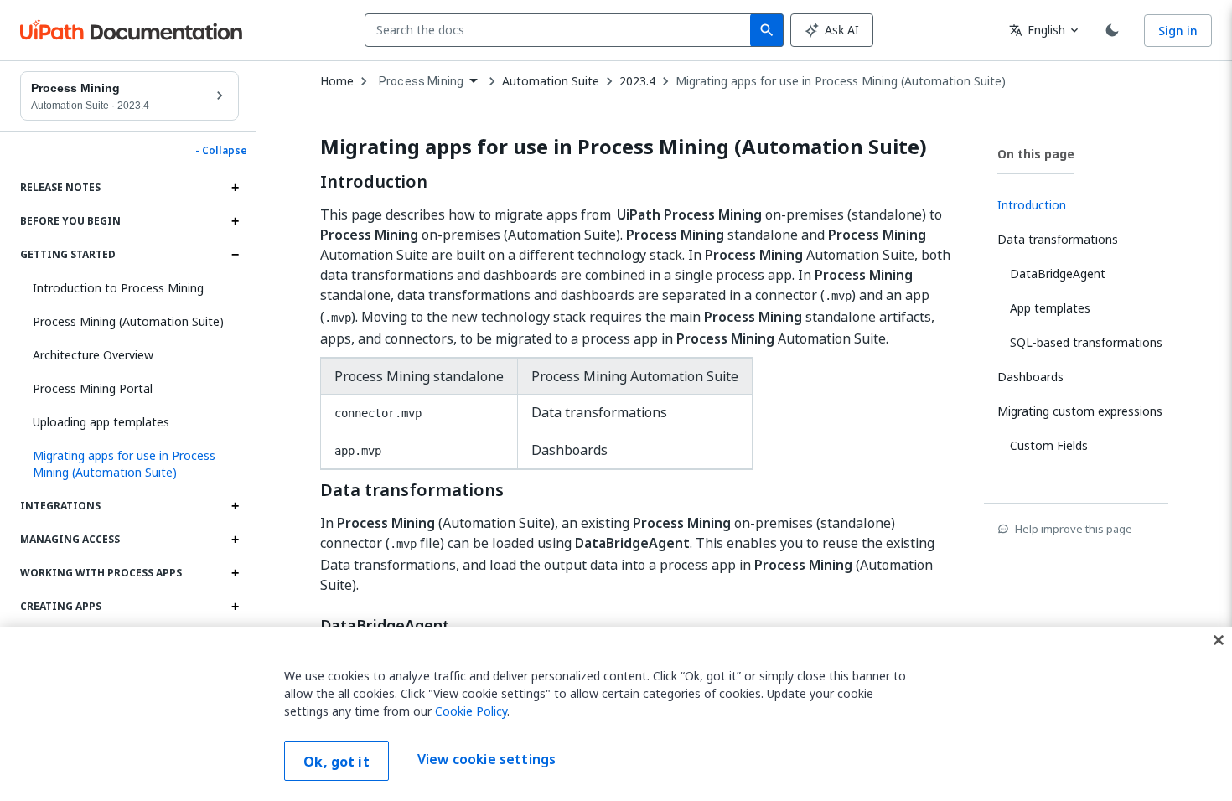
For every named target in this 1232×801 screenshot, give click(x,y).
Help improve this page (1073, 528)
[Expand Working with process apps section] (234, 573)
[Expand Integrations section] (234, 506)
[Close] (1219, 640)
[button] (129, 464)
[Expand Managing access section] (234, 539)
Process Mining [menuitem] (421, 81)
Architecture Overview (93, 355)
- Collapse (221, 150)
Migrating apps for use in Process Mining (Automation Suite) (841, 81)
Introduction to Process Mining (118, 288)
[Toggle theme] (1112, 30)
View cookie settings (486, 759)
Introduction (373, 182)
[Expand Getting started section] (234, 254)
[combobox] (561, 30)
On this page (1035, 154)
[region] (616, 714)
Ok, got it (336, 762)
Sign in (1178, 30)
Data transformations (412, 490)
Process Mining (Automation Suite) (128, 321)
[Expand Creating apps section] (234, 606)
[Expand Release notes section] (234, 187)
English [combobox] (1037, 30)
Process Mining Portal (93, 388)
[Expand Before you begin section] (234, 221)
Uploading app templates (101, 422)
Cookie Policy (471, 711)
